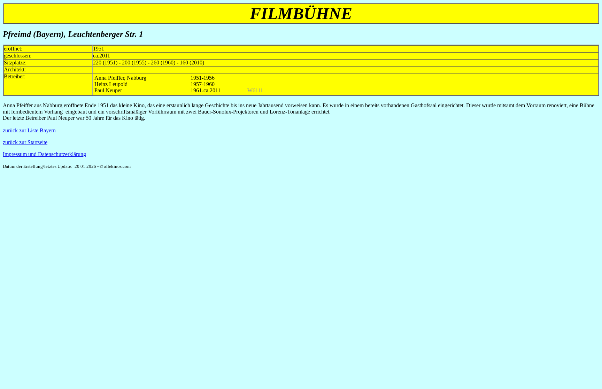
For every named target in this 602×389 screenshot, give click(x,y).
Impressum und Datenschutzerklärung (44, 154)
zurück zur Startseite (25, 142)
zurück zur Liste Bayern (29, 130)
